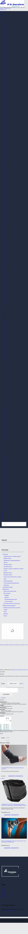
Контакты (4, 896)
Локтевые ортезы (8, 566)
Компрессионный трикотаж (9, 605)
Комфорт (7, 595)
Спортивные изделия (8, 587)
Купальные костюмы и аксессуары (12, 603)
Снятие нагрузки (9, 601)
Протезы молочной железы (10, 591)
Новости (4, 892)
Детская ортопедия (8, 581)
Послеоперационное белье (11, 599)
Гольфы (5, 609)
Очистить (21, 683)
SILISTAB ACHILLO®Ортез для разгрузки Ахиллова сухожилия (12, 768)
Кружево (7, 597)
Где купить (4, 894)
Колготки (6, 613)
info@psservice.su (6, 910)
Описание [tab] (3, 697)
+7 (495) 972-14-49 (14, 910)
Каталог (3, 890)
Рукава (5, 615)
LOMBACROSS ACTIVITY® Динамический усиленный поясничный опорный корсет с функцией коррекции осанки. (13, 805)
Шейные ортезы (7, 558)
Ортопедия (6, 644)
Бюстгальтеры (7, 593)
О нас (3, 888)
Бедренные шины (8, 572)
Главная (1, 644)
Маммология (6, 589)
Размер (3, 683)
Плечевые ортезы (8, 564)
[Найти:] (14, 524)
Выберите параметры (15, 776)
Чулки (5, 611)
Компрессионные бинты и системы (12, 607)
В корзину (6, 694)
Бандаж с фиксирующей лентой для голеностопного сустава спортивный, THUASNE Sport (13, 841)
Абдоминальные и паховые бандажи (12, 556)
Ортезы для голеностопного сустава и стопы (18, 644)
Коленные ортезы (8, 574)
